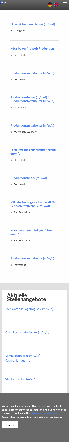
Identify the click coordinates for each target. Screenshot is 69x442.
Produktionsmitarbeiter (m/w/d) (32, 73)
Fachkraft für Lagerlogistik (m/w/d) (29, 309)
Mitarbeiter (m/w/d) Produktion (32, 48)
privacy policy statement (45, 413)
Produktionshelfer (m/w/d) (28, 178)
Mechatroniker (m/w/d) (21, 379)
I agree (10, 425)
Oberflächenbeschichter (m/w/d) (32, 24)
